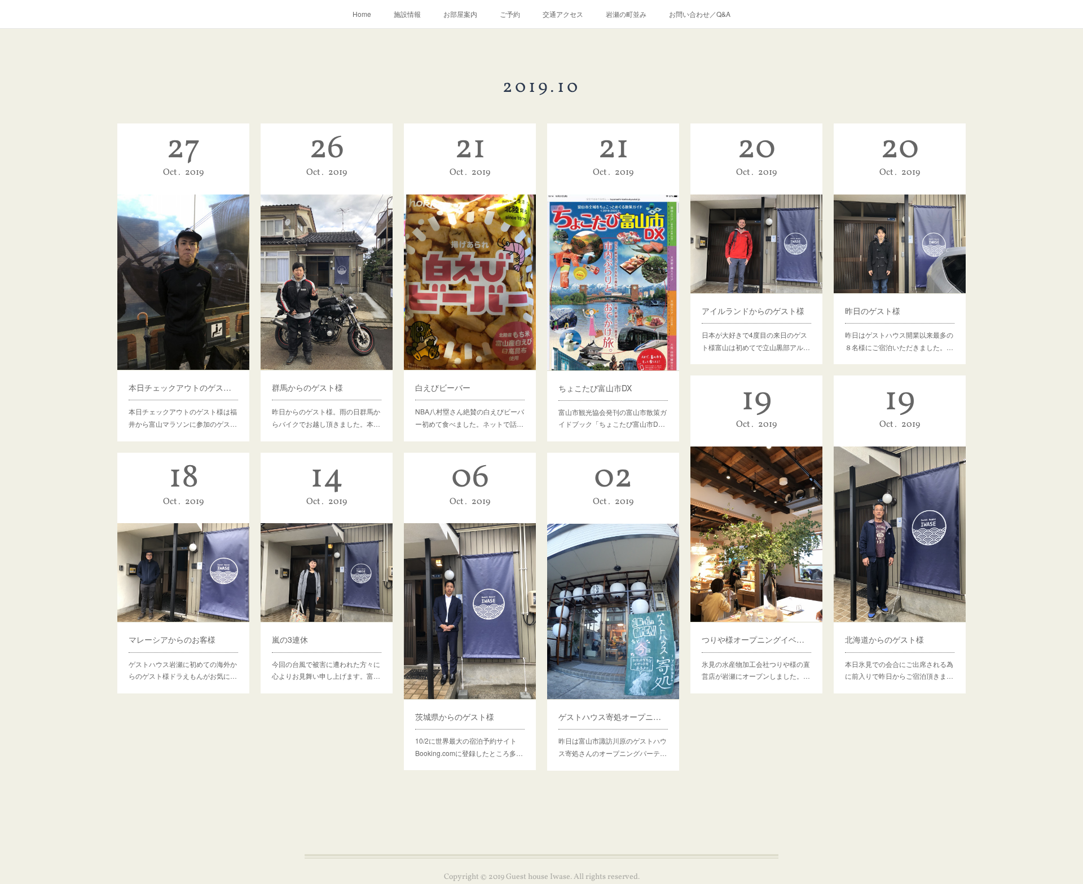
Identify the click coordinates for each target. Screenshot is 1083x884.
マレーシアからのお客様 (172, 639)
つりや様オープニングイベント (756, 639)
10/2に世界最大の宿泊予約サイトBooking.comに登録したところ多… (469, 747)
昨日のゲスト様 (872, 310)
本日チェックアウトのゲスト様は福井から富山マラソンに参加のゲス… (183, 417)
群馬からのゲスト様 (307, 387)
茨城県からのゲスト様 (454, 716)
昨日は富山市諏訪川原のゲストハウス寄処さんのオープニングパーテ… (612, 747)
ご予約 (510, 14)
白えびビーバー (442, 387)
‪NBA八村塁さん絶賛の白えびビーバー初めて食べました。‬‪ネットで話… (469, 417)
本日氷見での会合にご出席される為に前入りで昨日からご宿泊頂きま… (899, 670)
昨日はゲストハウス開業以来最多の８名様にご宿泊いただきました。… (899, 341)
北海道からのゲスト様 (884, 639)
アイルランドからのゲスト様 (753, 310)
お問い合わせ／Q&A (699, 14)
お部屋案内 (460, 14)
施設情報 (407, 14)
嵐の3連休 (290, 639)
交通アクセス (563, 14)
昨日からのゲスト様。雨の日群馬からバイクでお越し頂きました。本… (326, 417)
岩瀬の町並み (626, 14)
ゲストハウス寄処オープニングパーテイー (613, 716)
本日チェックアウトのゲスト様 (183, 387)
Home (362, 14)
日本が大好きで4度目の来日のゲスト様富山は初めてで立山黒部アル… (756, 341)
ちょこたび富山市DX (595, 388)
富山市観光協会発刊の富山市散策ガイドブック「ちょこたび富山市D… (612, 418)
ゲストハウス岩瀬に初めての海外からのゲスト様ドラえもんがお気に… (183, 670)
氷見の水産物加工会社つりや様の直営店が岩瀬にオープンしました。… (756, 670)
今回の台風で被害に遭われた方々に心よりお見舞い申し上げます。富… (326, 670)
